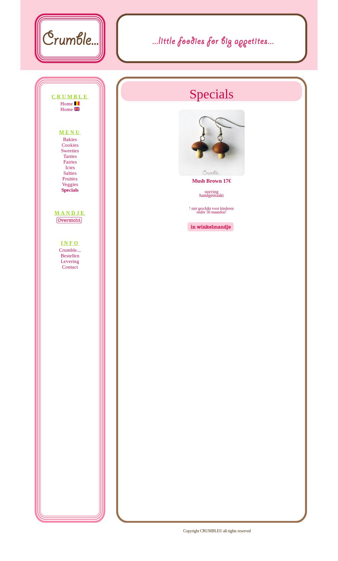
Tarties (70, 156)
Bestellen (70, 255)
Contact (70, 267)
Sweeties (70, 150)
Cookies (70, 145)
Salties (70, 173)
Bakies (70, 139)
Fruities (70, 178)
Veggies (70, 184)
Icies (70, 167)
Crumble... (70, 250)
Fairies (70, 162)
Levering (70, 261)
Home (67, 103)
